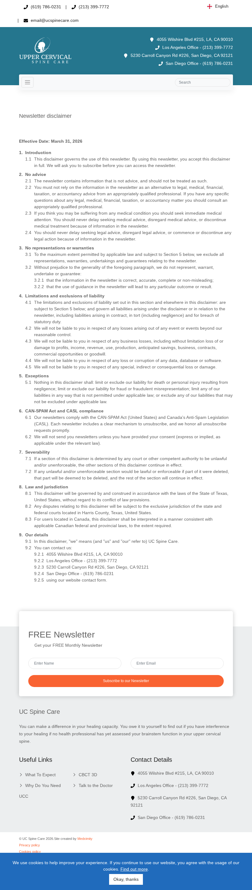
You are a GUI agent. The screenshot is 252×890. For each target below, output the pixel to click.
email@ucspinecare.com (54, 20)
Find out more (134, 869)
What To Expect (40, 774)
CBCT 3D (88, 774)
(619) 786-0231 (45, 6)
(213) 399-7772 (93, 6)
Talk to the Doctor (96, 785)
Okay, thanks (126, 879)
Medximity (85, 838)
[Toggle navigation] (27, 82)
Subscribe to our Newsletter (126, 681)
